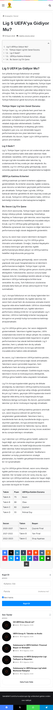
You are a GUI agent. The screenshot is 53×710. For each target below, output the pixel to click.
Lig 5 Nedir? (15, 53)
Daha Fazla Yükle (26, 682)
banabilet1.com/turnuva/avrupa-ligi (16, 696)
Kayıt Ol (26, 603)
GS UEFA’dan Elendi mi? (23, 622)
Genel (16, 16)
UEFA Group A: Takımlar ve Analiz (27, 633)
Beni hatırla (8, 597)
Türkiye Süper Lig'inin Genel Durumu (24, 50)
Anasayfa (8, 16)
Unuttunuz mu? (43, 591)
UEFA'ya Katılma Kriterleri (20, 56)
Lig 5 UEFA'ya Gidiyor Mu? (17, 47)
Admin (17, 625)
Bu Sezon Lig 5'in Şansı (19, 59)
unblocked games (38, 696)
